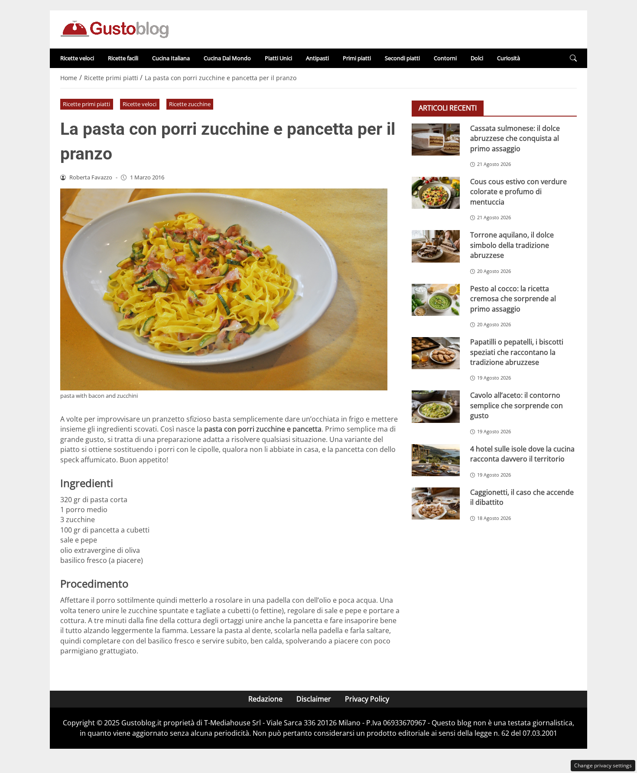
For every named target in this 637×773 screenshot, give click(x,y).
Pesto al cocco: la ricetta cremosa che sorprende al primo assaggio (513, 299)
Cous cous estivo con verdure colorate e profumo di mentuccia (518, 192)
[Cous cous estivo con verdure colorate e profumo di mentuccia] (436, 193)
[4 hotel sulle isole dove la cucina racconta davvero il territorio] (436, 460)
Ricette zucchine (190, 104)
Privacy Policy (367, 699)
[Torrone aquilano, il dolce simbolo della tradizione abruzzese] (436, 246)
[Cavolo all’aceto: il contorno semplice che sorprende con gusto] (436, 406)
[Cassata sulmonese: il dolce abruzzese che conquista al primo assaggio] (436, 139)
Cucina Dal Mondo (227, 58)
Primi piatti (357, 58)
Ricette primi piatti (86, 104)
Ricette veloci (77, 58)
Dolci (477, 58)
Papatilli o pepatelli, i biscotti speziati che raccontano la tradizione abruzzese (516, 352)
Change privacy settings (603, 765)
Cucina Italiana (171, 58)
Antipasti (317, 58)
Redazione (265, 699)
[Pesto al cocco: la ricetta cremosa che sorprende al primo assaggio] (436, 300)
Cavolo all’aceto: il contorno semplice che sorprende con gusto (516, 405)
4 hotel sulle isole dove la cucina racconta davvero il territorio (522, 454)
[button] (573, 58)
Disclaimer (313, 699)
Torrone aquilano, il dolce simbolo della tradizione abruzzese (512, 245)
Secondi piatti (402, 58)
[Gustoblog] (114, 28)
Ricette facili (123, 58)
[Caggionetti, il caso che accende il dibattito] (436, 503)
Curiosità (508, 58)
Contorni (445, 58)
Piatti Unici (278, 58)
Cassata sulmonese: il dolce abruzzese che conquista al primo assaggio (515, 138)
